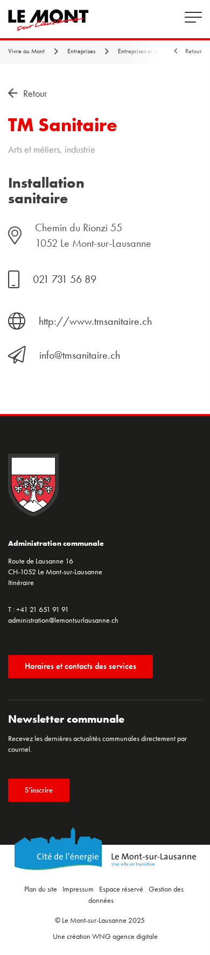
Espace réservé (121, 889)
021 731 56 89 (64, 279)
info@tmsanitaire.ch (79, 355)
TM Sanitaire (62, 125)
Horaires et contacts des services (80, 666)
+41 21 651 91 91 (42, 609)
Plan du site (40, 889)
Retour (193, 51)
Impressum (78, 889)
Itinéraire (21, 582)
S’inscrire (39, 790)
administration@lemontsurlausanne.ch (63, 620)
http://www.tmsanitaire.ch (95, 321)
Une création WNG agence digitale (105, 936)
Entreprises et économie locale (158, 51)
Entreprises (82, 51)
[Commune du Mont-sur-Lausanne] (48, 20)
